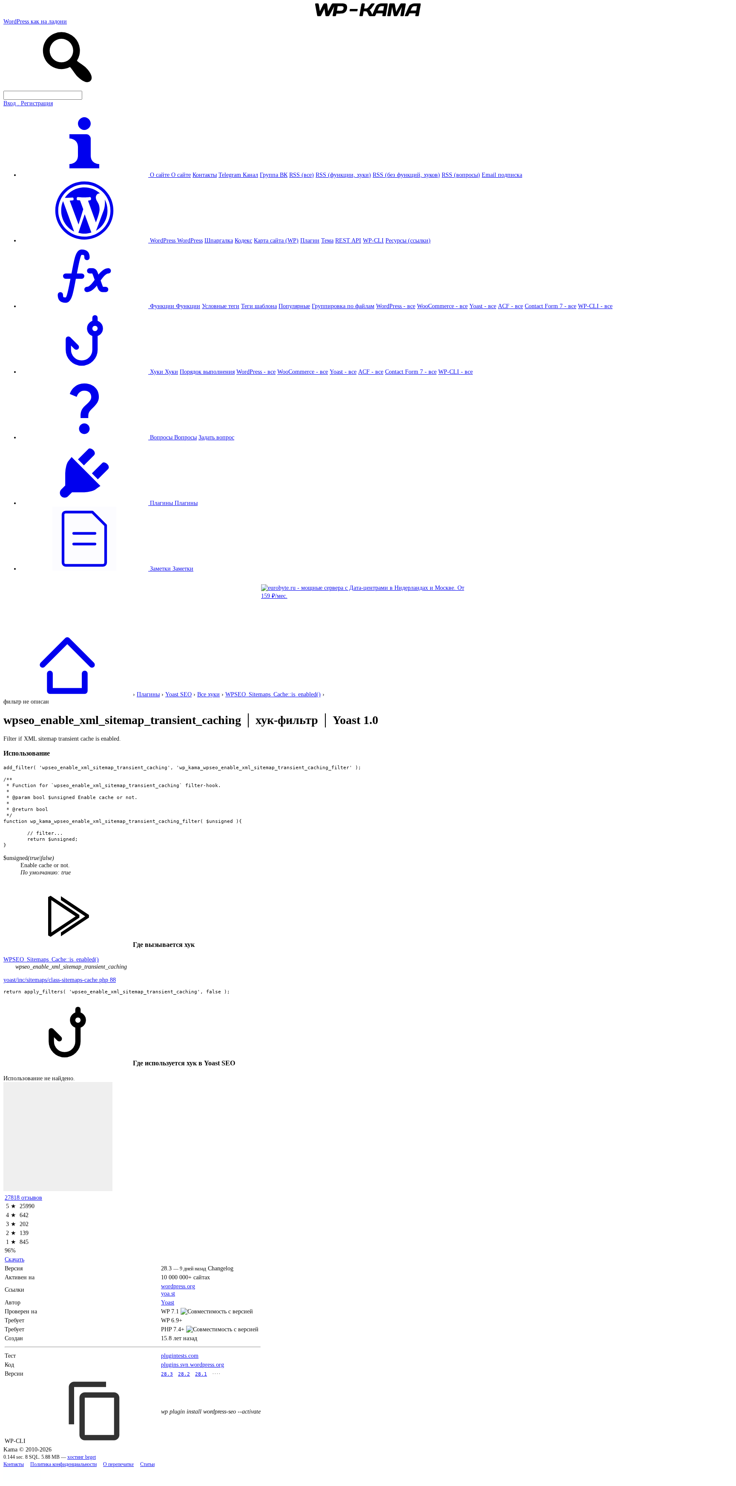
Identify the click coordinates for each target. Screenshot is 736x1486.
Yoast (167, 1302)
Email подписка (502, 174)
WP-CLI (373, 240)
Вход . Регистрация (28, 103)
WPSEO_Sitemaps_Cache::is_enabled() (273, 694)
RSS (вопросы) (461, 174)
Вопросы (185, 437)
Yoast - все (482, 306)
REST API (348, 240)
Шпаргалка (218, 240)
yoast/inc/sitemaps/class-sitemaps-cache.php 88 (59, 979)
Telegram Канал (238, 174)
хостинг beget (81, 1457)
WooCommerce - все (442, 306)
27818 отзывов (23, 1197)
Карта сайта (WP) (276, 240)
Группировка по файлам (343, 306)
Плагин (309, 240)
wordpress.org (178, 1286)
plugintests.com (179, 1355)
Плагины (186, 502)
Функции (188, 306)
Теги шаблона (259, 306)
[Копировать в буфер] (95, 1411)
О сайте (181, 174)
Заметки (182, 568)
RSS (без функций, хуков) (406, 174)
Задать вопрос (216, 437)
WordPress (190, 240)
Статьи (147, 1464)
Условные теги (220, 306)
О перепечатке (118, 1464)
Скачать (14, 1259)
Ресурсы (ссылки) (408, 240)
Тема (327, 240)
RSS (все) (301, 174)
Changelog (220, 1268)
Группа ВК (274, 174)
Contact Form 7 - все (550, 306)
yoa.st (168, 1293)
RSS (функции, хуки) (343, 174)
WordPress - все (395, 306)
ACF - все (510, 306)
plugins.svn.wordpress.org (192, 1364)
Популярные (294, 306)
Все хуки (208, 694)
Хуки (171, 371)
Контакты (205, 174)
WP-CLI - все (595, 306)
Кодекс (243, 240)
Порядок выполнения (207, 371)
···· (216, 1373)
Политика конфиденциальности (63, 1464)
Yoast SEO (178, 694)
